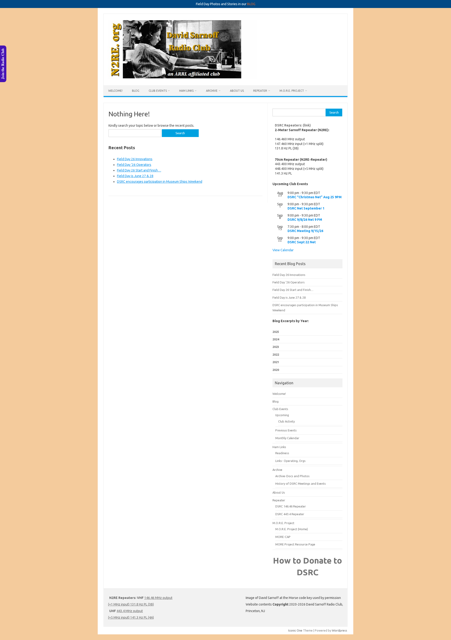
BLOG (251, 4)
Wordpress (339, 630)
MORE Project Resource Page (295, 544)
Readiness (282, 453)
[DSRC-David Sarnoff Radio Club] (182, 77)
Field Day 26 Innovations (134, 159)
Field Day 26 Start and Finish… (139, 170)
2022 (275, 354)
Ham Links (186, 90)
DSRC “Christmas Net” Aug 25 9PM (315, 197)
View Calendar (283, 250)
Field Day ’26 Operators (134, 165)
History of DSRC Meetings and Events (300, 483)
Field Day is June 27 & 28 (135, 176)
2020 (275, 369)
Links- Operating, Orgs (290, 460)
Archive (212, 90)
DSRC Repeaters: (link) (293, 125)
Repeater (260, 90)
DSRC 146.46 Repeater (290, 506)
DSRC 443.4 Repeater (289, 514)
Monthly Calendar (287, 438)
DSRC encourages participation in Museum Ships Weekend (159, 181)
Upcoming (282, 415)
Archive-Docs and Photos (292, 476)
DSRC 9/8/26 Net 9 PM (305, 219)
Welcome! (115, 90)
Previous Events (286, 430)
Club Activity (286, 421)
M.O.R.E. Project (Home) (291, 529)
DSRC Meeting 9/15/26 (305, 231)
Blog (135, 90)
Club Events (158, 90)
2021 (275, 362)
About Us (237, 90)
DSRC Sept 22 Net (302, 242)
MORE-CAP (283, 536)
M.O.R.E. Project (292, 90)
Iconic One (295, 630)
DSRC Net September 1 (306, 208)
